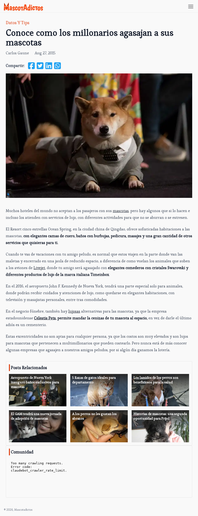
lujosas (74, 311)
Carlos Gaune (17, 53)
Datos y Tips (17, 22)
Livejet (39, 267)
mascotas (121, 210)
